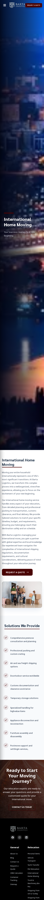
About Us (14, 853)
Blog (12, 858)
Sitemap (13, 884)
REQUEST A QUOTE (33, 5)
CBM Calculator (16, 873)
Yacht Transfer (33, 865)
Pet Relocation (33, 869)
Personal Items (34, 853)
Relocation (33, 847)
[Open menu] (4, 5)
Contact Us (14, 862)
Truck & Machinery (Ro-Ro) (34, 883)
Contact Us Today (22, 807)
